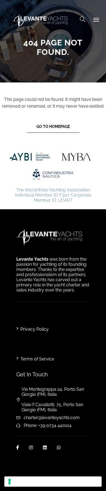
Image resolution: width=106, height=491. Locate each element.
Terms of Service (37, 358)
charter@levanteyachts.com (52, 417)
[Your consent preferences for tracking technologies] (53, 481)
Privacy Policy (34, 329)
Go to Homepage (53, 126)
